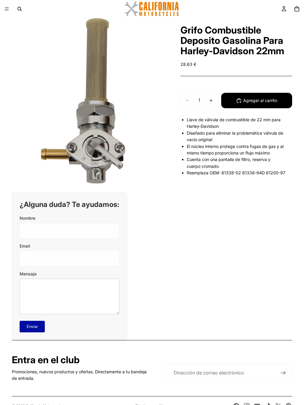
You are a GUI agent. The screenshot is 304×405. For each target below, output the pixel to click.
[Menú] (7, 9)
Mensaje (28, 273)
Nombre (27, 218)
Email (25, 245)
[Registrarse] (283, 373)
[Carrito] (296, 8)
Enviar (32, 326)
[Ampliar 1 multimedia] (83, 101)
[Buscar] (19, 8)
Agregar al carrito (260, 100)
